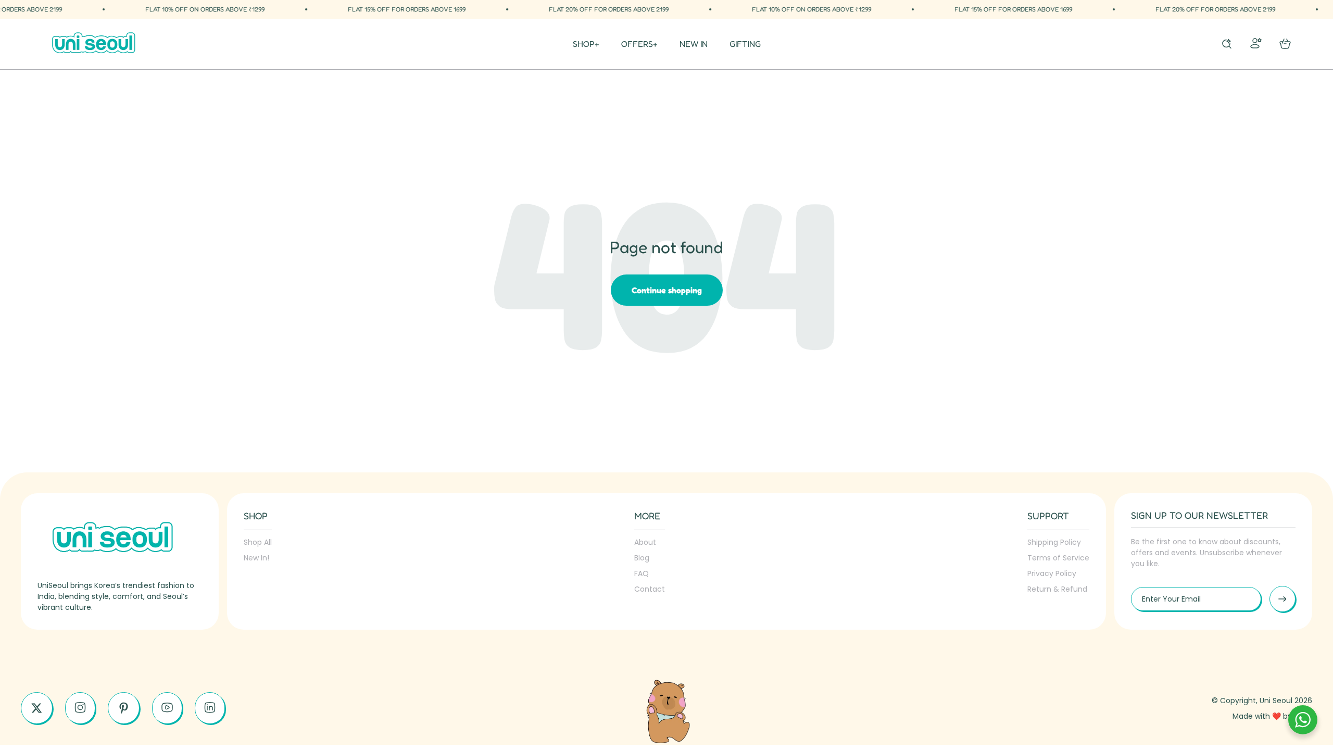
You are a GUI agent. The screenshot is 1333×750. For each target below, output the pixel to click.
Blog (641, 557)
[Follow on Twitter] (37, 708)
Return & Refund (1057, 589)
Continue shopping (667, 290)
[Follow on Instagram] (80, 707)
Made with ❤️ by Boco (1272, 716)
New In (694, 44)
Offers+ (639, 44)
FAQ (641, 573)
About (645, 542)
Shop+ (586, 44)
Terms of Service (1058, 557)
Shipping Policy (1054, 542)
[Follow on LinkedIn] (210, 707)
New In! (256, 557)
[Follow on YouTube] (167, 707)
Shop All (258, 542)
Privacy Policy (1051, 573)
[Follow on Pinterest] (124, 708)
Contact (649, 589)
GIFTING (745, 44)
